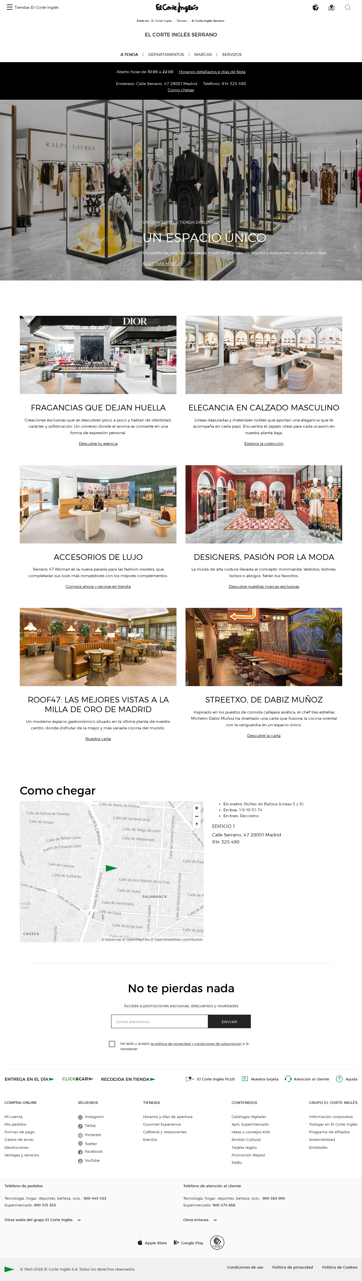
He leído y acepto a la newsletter (184, 1046)
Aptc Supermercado (250, 1124)
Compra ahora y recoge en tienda (98, 586)
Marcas (203, 54)
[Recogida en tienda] (128, 1079)
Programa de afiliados (329, 1132)
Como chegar (181, 90)
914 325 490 (234, 83)
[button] (9, 7)
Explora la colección (263, 443)
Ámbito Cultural (246, 1139)
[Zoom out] (197, 816)
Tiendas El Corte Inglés (37, 7)
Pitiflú (237, 1162)
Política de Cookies (339, 1267)
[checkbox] (112, 1044)
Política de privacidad (292, 1267)
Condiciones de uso (245, 1267)
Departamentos (166, 54)
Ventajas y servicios (22, 1155)
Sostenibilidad (322, 1139)
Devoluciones (17, 1147)
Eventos (150, 1139)
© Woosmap (111, 939)
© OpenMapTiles (136, 939)
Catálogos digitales (249, 1116)
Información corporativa (331, 1116)
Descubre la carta (264, 735)
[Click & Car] (78, 1079)
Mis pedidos (15, 1124)
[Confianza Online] (217, 1243)
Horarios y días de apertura (168, 1116)
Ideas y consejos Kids (251, 1132)
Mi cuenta (14, 1116)
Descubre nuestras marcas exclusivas (264, 586)
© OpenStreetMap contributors (176, 939)
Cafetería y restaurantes (165, 1132)
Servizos (232, 54)
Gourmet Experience (162, 1124)
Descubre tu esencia (98, 443)
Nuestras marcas (163, 263)
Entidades (318, 1147)
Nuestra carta (98, 738)
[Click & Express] (30, 1079)
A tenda (129, 54)
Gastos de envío (19, 1139)
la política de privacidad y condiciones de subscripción (196, 1043)
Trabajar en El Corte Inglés (333, 1124)
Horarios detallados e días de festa (212, 71)
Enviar (229, 1021)
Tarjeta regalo (244, 1147)
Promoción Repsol (248, 1155)
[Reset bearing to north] (197, 824)
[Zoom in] (197, 808)
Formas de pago (20, 1132)
